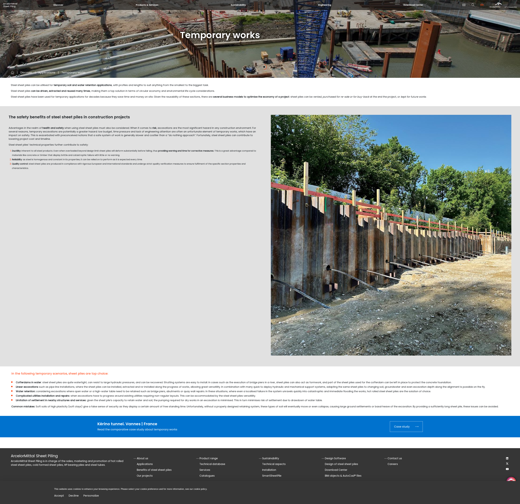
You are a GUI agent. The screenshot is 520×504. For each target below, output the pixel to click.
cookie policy (200, 489)
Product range (208, 458)
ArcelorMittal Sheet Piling (10, 5)
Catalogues (207, 476)
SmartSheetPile (271, 476)
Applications (46, 72)
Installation (269, 470)
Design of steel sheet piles (341, 464)
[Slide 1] (256, 67)
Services (204, 470)
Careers (393, 464)
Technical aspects (274, 464)
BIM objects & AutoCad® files (343, 476)
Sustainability (238, 5)
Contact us (395, 458)
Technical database (212, 464)
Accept (59, 495)
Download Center (413, 5)
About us (142, 458)
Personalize (91, 495)
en (481, 5)
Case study (402, 426)
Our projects (145, 476)
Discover (58, 5)
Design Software (335, 458)
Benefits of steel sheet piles (154, 470)
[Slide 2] (264, 67)
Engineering (324, 5)
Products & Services (147, 5)
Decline (74, 495)
